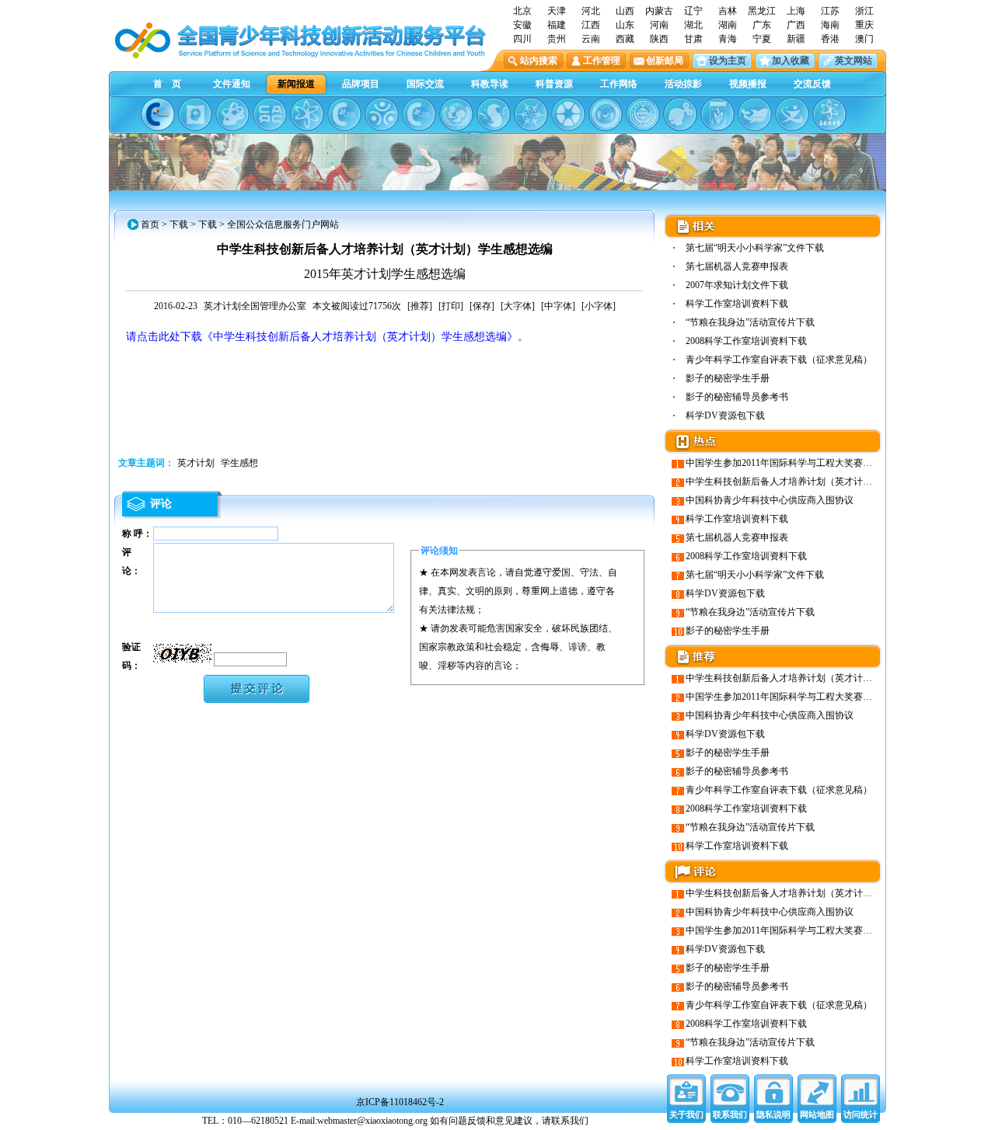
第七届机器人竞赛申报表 (737, 266)
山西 (625, 10)
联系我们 (730, 1114)
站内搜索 (538, 60)
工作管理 (601, 60)
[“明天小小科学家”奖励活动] (232, 114)
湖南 (727, 24)
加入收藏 (790, 60)
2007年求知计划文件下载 (737, 285)
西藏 (625, 38)
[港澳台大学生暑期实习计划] (382, 114)
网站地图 (817, 1114)
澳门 (864, 38)
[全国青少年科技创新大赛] (195, 114)
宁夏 (761, 38)
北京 (522, 10)
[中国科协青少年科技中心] (158, 114)
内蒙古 (659, 10)
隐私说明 (773, 1114)
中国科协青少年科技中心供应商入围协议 (770, 500)
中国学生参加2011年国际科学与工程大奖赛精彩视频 (793, 462)
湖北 (693, 24)
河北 (590, 10)
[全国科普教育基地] (643, 114)
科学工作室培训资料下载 (737, 303)
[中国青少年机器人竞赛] (270, 114)
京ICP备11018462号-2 (400, 1102)
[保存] (482, 306)
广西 (796, 24)
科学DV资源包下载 (725, 415)
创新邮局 (664, 60)
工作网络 (618, 83)
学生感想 (239, 462)
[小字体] (598, 306)
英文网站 (853, 60)
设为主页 (727, 60)
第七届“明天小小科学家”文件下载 (755, 247)
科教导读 (489, 83)
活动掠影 (683, 83)
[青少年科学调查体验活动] (531, 114)
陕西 (659, 38)
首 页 (167, 83)
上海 (796, 10)
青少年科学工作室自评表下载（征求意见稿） (779, 359)
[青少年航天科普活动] (605, 114)
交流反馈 (812, 83)
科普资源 (554, 83)
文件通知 (231, 83)
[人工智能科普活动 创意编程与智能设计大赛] (419, 114)
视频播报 (747, 83)
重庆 (864, 24)
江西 (590, 24)
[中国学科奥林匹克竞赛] (344, 114)
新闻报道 (296, 83)
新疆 (796, 38)
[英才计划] (792, 114)
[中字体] (558, 306)
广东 (761, 24)
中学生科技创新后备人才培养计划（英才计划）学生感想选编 (811, 481)
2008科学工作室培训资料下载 (746, 341)
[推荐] (419, 306)
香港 (830, 38)
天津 (556, 10)
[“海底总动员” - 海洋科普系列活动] (755, 114)
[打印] (450, 306)
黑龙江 (762, 10)
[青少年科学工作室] (680, 114)
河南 (659, 24)
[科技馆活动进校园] (494, 114)
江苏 (830, 10)
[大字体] (518, 306)
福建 (556, 24)
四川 (522, 38)
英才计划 (196, 462)
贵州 (556, 38)
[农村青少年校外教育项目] (456, 114)
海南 (830, 24)
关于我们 (686, 1114)
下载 (178, 224)
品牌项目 (360, 83)
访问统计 (860, 1114)
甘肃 (693, 38)
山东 (625, 24)
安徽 (522, 24)
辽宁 (693, 10)
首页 (150, 224)
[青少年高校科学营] (829, 114)
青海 (727, 38)
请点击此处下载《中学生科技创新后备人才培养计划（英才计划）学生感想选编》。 (327, 336)
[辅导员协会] (717, 114)
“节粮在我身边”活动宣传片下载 (750, 322)
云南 (590, 38)
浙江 (864, 10)
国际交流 (425, 83)
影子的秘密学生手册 (728, 378)
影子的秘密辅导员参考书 (737, 396)
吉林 (727, 10)
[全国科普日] (307, 114)
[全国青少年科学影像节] (568, 114)
